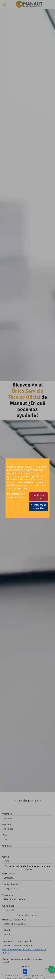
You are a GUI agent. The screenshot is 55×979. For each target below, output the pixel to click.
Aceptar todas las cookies (38, 506)
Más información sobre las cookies (16, 495)
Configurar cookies (38, 496)
